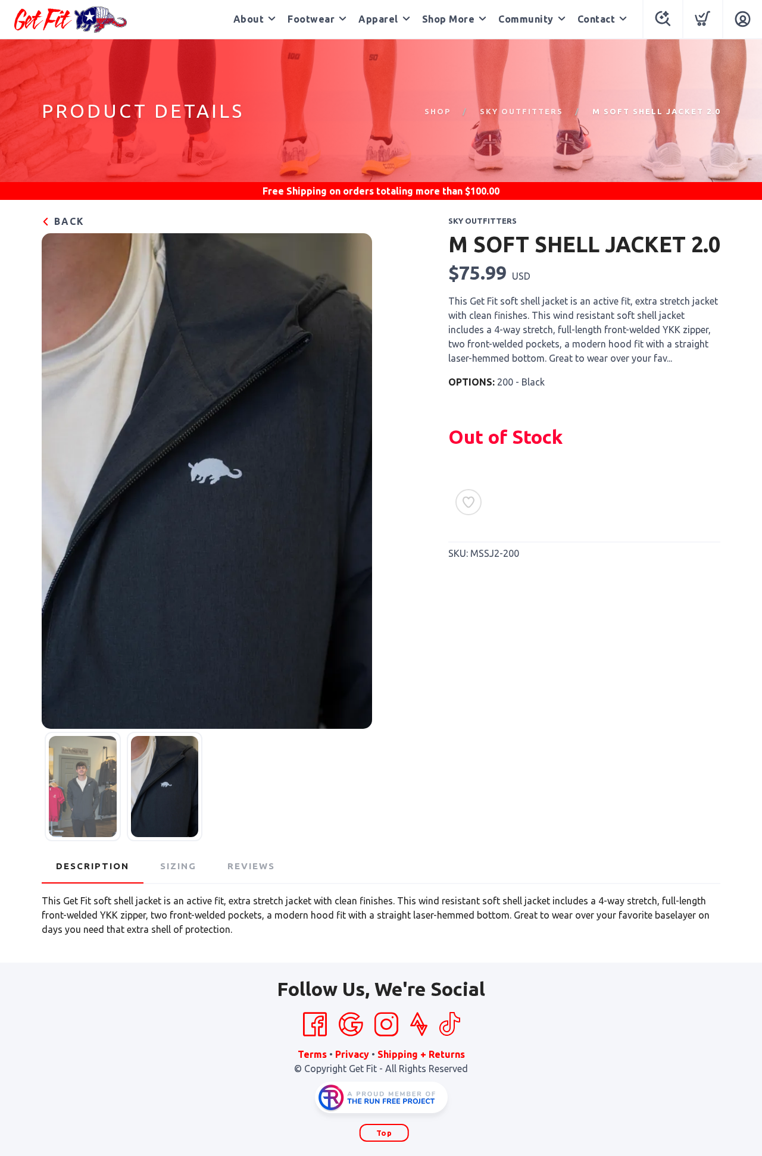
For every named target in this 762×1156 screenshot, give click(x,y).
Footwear (311, 19)
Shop (437, 111)
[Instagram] (386, 1024)
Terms (312, 1054)
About (248, 19)
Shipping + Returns (421, 1054)
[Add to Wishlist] (468, 502)
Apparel (378, 19)
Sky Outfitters (521, 111)
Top (384, 1133)
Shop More (448, 19)
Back (68, 221)
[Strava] (418, 1024)
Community (526, 19)
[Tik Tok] (449, 1024)
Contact (596, 19)
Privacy (352, 1054)
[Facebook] (315, 1024)
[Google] (350, 1024)
